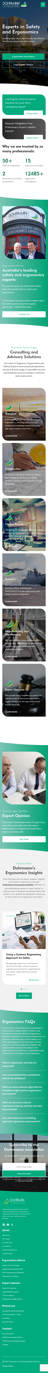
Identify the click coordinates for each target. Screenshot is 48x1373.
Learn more (11, 601)
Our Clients (6, 1246)
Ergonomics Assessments (12, 1269)
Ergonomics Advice (13, 1260)
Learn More (11, 436)
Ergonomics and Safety (23, 56)
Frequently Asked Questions (13, 1311)
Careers (5, 1345)
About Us (5, 1235)
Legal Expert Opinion (23, 64)
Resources (8, 1306)
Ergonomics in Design (10, 1265)
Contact (7, 1328)
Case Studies (7, 1253)
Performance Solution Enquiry (13, 1341)
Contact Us (24, 314)
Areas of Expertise (9, 1288)
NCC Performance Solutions (13, 1273)
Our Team (24, 839)
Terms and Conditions (25, 1181)
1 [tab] (21, 989)
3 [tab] (26, 989)
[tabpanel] (24, 46)
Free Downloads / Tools (11, 1314)
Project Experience (9, 1250)
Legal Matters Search (10, 1292)
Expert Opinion (11, 1283)
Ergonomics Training (10, 1276)
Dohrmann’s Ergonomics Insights (18, 884)
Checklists (6, 1318)
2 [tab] (24, 989)
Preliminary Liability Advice (12, 1299)
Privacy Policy (7, 1366)
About (6, 1230)
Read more (34, 980)
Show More (24, 995)
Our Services (7, 1242)
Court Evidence (8, 1295)
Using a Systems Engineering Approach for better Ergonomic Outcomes (23, 958)
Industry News (7, 1322)
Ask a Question (8, 1334)
